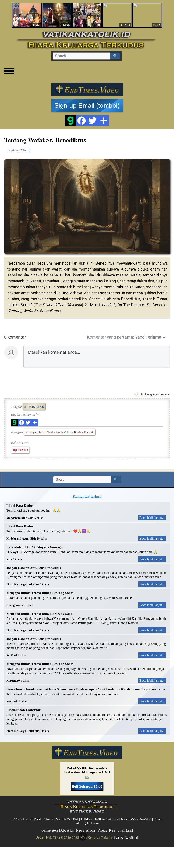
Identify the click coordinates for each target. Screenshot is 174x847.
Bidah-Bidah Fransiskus (23, 710)
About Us (67, 830)
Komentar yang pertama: (110, 337)
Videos (102, 830)
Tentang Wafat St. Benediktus (45, 139)
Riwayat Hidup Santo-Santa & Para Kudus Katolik (59, 432)
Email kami (125, 830)
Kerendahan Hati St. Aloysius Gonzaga (34, 547)
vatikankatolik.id (127, 837)
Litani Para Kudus (19, 505)
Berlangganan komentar (155, 394)
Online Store (49, 830)
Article (90, 830)
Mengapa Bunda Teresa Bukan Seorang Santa (39, 593)
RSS (112, 830)
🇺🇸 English (20, 450)
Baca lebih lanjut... (151, 517)
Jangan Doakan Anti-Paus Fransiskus (33, 568)
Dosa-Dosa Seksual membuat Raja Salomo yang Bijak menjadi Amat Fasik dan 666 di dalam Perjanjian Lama (85, 689)
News (80, 830)
